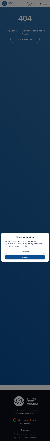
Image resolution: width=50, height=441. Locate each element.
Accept (25, 257)
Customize (25, 251)
